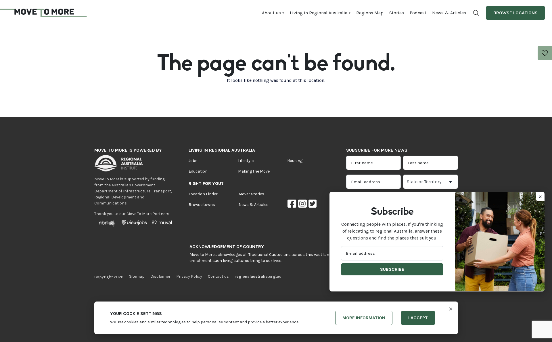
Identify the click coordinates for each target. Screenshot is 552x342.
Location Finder (203, 194)
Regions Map (370, 13)
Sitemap (137, 276)
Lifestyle (246, 160)
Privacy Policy (189, 276)
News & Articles (449, 13)
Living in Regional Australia (318, 13)
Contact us (218, 276)
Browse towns (202, 204)
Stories (396, 13)
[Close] (450, 308)
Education (198, 171)
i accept (418, 317)
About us (271, 13)
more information (363, 317)
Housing (294, 160)
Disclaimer (160, 276)
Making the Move (254, 171)
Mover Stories (251, 194)
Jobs (193, 160)
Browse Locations (515, 13)
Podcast (418, 13)
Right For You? (206, 183)
